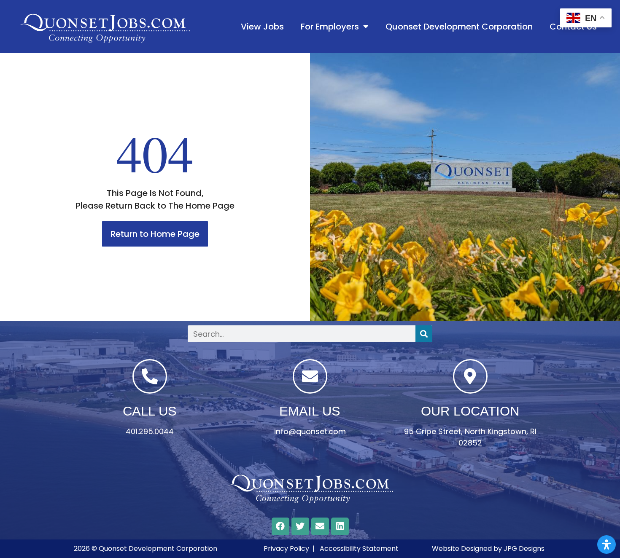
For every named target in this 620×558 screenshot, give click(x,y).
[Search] (423, 333)
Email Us (309, 411)
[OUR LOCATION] (470, 376)
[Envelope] (320, 526)
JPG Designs (524, 548)
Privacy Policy (286, 548)
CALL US (150, 411)
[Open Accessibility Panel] (606, 544)
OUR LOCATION (470, 411)
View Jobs (262, 26)
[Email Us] (310, 376)
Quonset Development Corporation (459, 26)
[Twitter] (300, 526)
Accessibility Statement (359, 548)
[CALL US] (149, 376)
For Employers (330, 26)
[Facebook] (280, 526)
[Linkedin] (340, 526)
